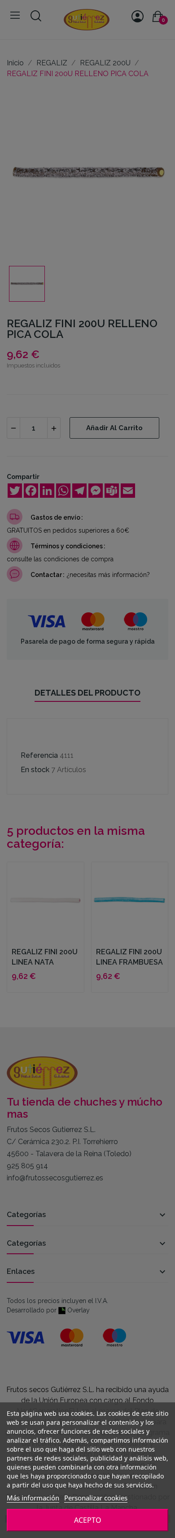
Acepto (87, 1520)
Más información (33, 1497)
